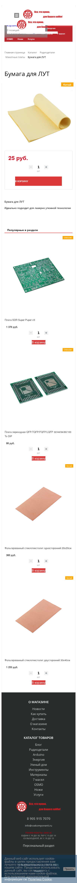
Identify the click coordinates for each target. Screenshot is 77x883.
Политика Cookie (40, 879)
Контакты (38, 729)
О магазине (38, 724)
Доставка (38, 719)
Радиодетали (38, 750)
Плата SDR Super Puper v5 (20, 320)
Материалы (38, 775)
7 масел (38, 780)
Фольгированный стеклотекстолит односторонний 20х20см (38, 548)
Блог (38, 745)
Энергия (39, 760)
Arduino (38, 755)
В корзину (38, 342)
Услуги (38, 795)
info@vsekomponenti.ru (38, 825)
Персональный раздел (38, 845)
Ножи (38, 790)
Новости (38, 709)
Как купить (38, 714)
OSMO (38, 785)
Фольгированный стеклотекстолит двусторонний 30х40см (37, 660)
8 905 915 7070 (38, 818)
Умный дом (38, 765)
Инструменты (38, 770)
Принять (69, 869)
